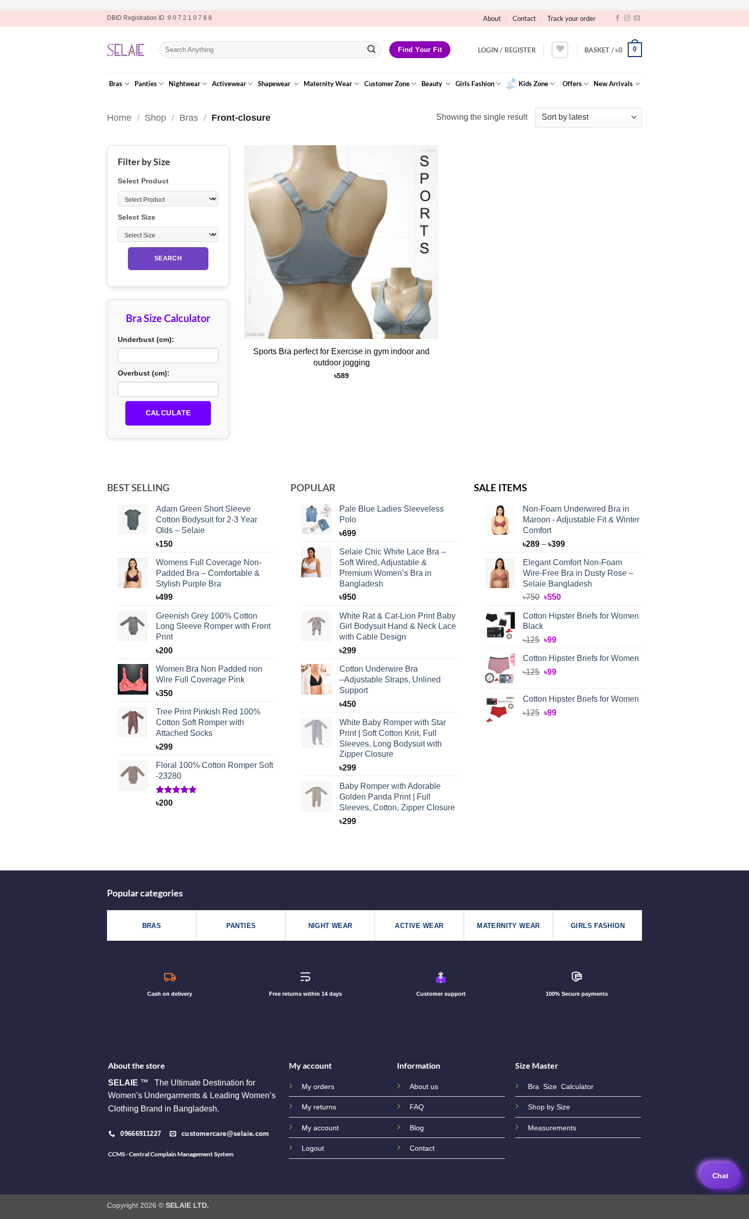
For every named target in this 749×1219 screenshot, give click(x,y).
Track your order (571, 18)
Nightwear (184, 84)
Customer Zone (387, 84)
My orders (318, 1086)
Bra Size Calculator (561, 1087)
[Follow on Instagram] (627, 18)
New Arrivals (613, 84)
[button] (507, 50)
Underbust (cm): (146, 339)
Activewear (229, 84)
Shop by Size (549, 1107)
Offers (572, 84)
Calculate (168, 413)
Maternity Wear (328, 84)
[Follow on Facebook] (617, 18)
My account (320, 1128)
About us (424, 1086)
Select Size (136, 217)
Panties (146, 84)
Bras (115, 84)
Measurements (552, 1128)
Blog (417, 1128)
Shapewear (275, 84)
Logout (313, 1148)
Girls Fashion (475, 84)
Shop (155, 117)
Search (168, 258)
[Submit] (371, 50)
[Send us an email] (637, 18)
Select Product (143, 181)
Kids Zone (533, 84)
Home (119, 117)
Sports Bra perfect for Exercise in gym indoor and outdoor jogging (341, 357)
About (492, 18)
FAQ (417, 1107)
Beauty (432, 84)
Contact (524, 18)
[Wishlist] (560, 50)
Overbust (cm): (144, 373)
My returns (319, 1107)
